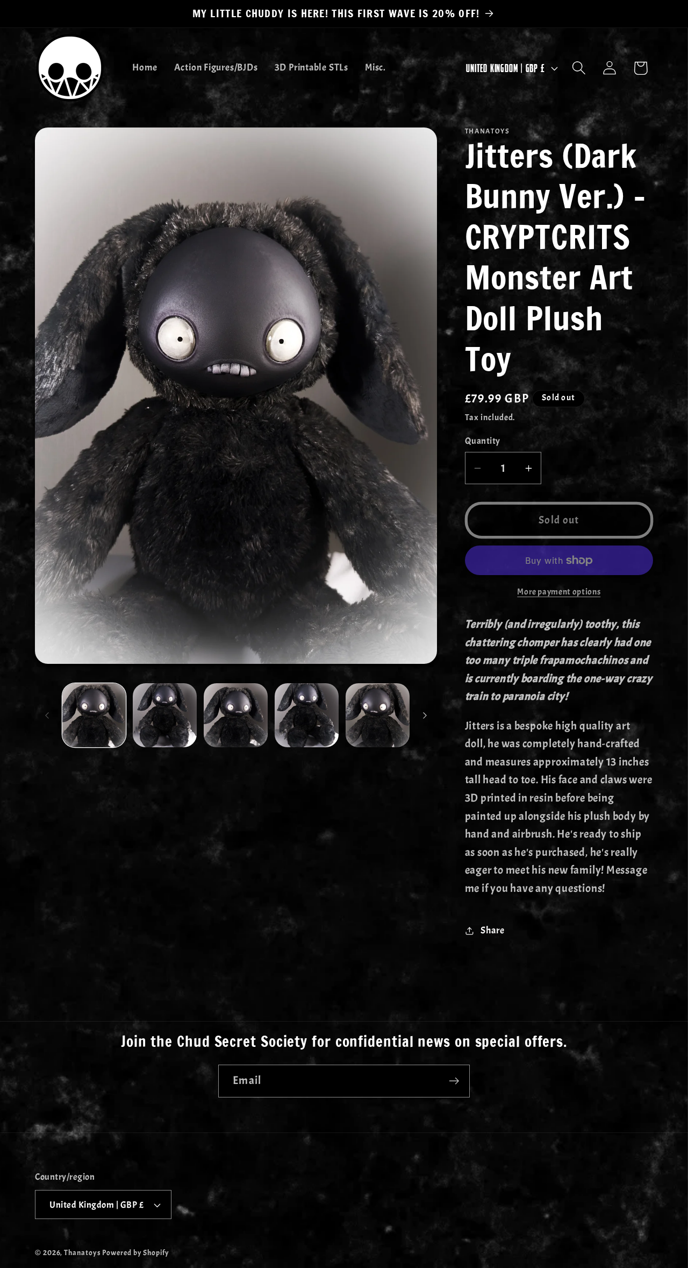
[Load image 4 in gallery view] (307, 715)
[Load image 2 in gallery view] (165, 715)
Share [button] (492, 931)
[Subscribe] (454, 1081)
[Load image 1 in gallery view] (94, 715)
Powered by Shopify (135, 1252)
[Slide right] (425, 715)
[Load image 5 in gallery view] (378, 715)
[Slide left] (47, 715)
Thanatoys (82, 1252)
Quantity (482, 441)
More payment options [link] (558, 591)
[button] (579, 68)
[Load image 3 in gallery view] (236, 715)
